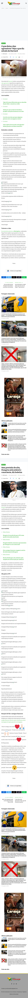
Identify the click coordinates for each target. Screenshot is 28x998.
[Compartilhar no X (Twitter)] (13, 57)
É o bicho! (5, 99)
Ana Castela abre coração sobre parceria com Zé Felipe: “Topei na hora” (20, 286)
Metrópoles (5, 53)
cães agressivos (5, 83)
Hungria (3, 507)
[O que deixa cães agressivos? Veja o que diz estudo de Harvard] (14, 68)
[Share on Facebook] (10, 57)
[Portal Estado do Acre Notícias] (14, 3)
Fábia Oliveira (6, 532)
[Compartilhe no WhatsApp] (16, 57)
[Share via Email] (19, 57)
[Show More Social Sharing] (22, 57)
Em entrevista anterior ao (10, 231)
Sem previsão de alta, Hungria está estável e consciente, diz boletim (8, 286)
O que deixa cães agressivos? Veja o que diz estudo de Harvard (20, 801)
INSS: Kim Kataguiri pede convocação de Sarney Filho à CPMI (7, 801)
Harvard (10, 81)
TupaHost (25, 991)
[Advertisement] (14, 25)
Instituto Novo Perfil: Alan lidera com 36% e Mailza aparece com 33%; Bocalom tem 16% (17, 424)
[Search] (26, 3)
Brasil (3, 43)
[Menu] (2, 3)
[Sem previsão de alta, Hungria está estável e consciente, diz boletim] (14, 489)
